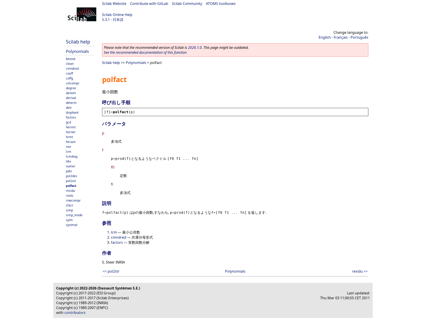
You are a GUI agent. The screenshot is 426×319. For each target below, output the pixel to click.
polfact (71, 186)
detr (69, 107)
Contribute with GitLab (149, 3)
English (325, 37)
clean (70, 63)
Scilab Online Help (117, 14)
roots (69, 195)
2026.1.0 (195, 47)
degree (71, 88)
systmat (71, 225)
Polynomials (77, 51)
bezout (70, 59)
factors (71, 117)
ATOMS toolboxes (221, 3)
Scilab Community (187, 3)
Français (341, 37)
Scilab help (78, 41)
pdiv (69, 171)
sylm (69, 220)
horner (71, 132)
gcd (68, 122)
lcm (68, 151)
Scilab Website (114, 3)
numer (70, 166)
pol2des (71, 176)
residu (70, 190)
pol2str (71, 181)
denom (71, 93)
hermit (71, 127)
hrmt (69, 137)
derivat (71, 98)
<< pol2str (111, 271)
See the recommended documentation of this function (145, 52)
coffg (69, 78)
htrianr (71, 142)
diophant (72, 112)
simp (69, 210)
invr (68, 147)
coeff (69, 73)
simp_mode (74, 215)
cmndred (72, 68)
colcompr (72, 83)
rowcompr (73, 200)
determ (71, 103)
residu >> (360, 271)
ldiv (68, 161)
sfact (69, 205)
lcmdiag (71, 156)
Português (359, 37)
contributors (75, 312)
